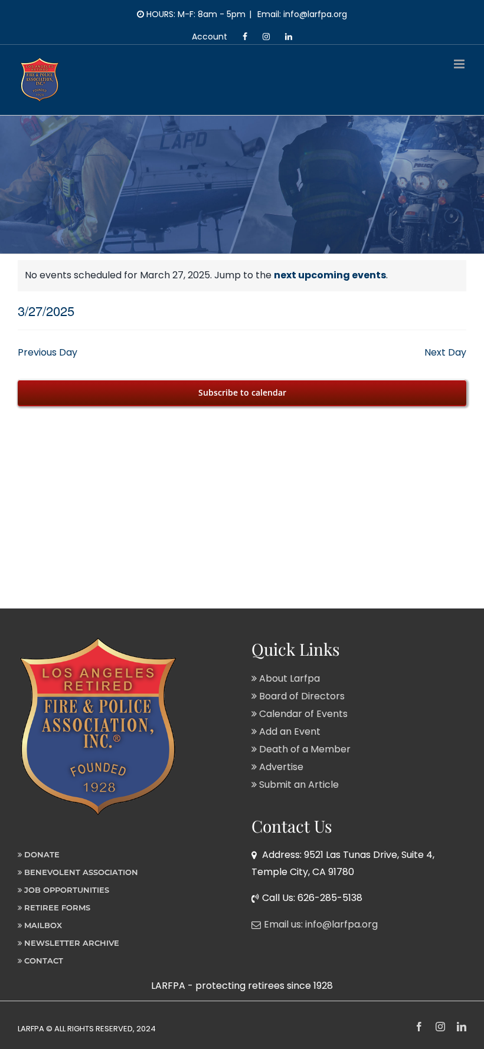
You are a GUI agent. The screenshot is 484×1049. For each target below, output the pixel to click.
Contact (42, 960)
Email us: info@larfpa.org (321, 924)
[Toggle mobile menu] (460, 64)
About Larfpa (288, 678)
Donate (41, 854)
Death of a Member (304, 749)
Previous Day (47, 352)
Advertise (280, 767)
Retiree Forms (56, 907)
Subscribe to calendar (242, 392)
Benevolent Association (80, 872)
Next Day (445, 352)
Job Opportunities (65, 890)
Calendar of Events (302, 714)
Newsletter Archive (70, 943)
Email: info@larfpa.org (301, 14)
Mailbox (42, 925)
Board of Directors (301, 696)
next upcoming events (330, 275)
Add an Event (289, 731)
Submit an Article (298, 784)
